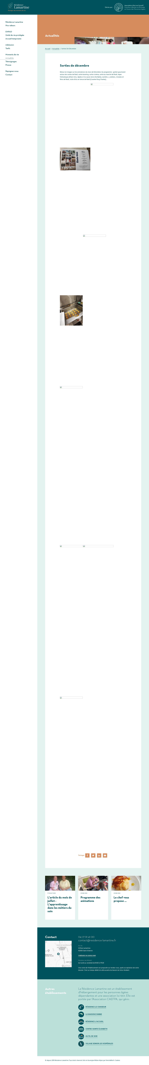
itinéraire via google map (87, 956)
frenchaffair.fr (110, 1060)
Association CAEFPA (105, 999)
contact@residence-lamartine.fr (97, 940)
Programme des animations (90, 899)
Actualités (55, 48)
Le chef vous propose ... (121, 899)
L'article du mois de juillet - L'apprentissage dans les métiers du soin (60, 904)
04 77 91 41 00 (86, 936)
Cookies (117, 1060)
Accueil (47, 48)
